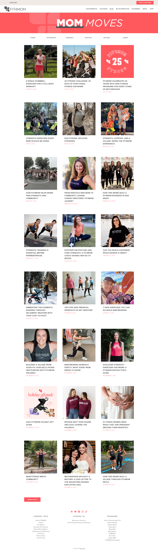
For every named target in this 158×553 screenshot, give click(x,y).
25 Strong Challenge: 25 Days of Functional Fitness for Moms (77, 84)
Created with (79, 548)
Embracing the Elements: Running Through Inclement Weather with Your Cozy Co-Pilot (39, 311)
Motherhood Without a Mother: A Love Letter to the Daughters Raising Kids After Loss (77, 480)
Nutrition (88, 38)
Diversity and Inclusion (41, 527)
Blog (111, 9)
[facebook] (71, 511)
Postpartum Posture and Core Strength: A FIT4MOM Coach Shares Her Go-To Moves (78, 254)
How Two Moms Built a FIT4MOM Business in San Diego (116, 195)
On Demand (136, 9)
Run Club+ (112, 536)
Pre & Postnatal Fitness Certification (79, 523)
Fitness (32, 38)
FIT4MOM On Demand (112, 540)
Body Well (112, 529)
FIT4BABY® (112, 533)
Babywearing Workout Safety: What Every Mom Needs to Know (77, 367)
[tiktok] (86, 511)
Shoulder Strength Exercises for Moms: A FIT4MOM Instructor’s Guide (115, 368)
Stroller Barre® (112, 525)
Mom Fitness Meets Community (36, 478)
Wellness (106, 38)
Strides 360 (112, 538)
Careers (40, 523)
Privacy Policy (40, 536)
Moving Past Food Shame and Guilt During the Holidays (77, 425)
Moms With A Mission (41, 529)
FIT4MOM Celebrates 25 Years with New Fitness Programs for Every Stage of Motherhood (117, 85)
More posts (32, 499)
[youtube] (75, 511)
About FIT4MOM (41, 520)
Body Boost (112, 531)
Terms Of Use (41, 538)
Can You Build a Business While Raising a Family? (116, 251)
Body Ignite (112, 527)
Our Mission (41, 525)
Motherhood (51, 38)
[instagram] (82, 511)
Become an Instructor (79, 520)
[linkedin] (79, 511)
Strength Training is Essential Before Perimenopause (37, 253)
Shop (152, 9)
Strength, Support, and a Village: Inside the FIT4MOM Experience (117, 141)
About (145, 9)
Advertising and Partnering (40, 531)
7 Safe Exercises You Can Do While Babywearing (116, 308)
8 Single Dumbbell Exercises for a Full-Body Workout (40, 84)
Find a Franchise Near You (112, 520)
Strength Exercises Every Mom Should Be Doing (40, 139)
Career (125, 38)
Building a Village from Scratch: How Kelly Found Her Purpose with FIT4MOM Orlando (40, 368)
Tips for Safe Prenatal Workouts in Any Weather (78, 308)
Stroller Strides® (112, 523)
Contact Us (40, 533)
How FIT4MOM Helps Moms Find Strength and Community (39, 195)
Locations (103, 9)
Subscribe (13, 3)
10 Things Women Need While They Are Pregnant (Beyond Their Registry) (116, 425)
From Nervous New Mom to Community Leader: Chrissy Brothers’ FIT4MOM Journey (79, 196)
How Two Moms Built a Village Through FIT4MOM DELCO (116, 479)
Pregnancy (70, 38)
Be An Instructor (122, 9)
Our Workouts (91, 9)
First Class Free (145, 3)
